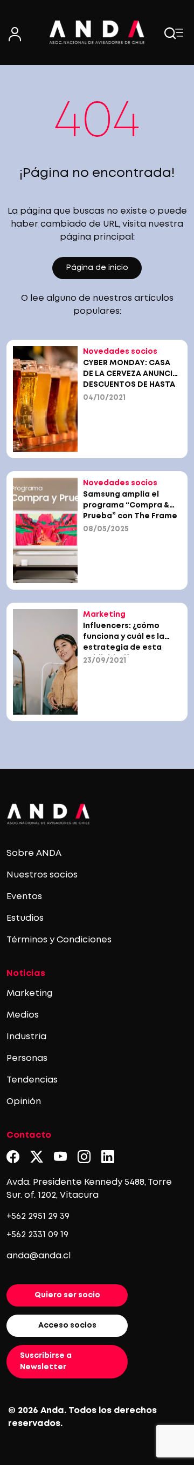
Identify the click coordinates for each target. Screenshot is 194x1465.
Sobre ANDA (33, 853)
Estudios (25, 918)
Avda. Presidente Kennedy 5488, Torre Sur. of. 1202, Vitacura (89, 1188)
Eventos (24, 897)
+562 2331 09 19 (37, 1235)
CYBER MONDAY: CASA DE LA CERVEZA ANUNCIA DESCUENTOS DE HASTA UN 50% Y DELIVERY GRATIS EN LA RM (130, 385)
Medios (22, 1015)
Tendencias (32, 1080)
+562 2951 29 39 (38, 1216)
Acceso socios (67, 1325)
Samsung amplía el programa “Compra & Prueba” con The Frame (130, 505)
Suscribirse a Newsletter (46, 1361)
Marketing (29, 993)
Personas (26, 1058)
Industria (26, 1037)
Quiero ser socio (67, 1295)
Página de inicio (97, 268)
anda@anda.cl (38, 1256)
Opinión (23, 1102)
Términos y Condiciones (59, 940)
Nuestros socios (42, 875)
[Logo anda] (97, 32)
